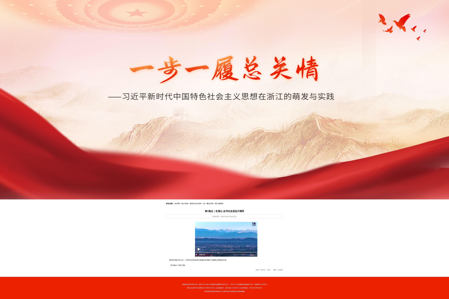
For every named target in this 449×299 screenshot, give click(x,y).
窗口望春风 (219, 203)
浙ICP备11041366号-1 (232, 288)
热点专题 (184, 203)
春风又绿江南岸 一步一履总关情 (201, 203)
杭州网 (177, 203)
